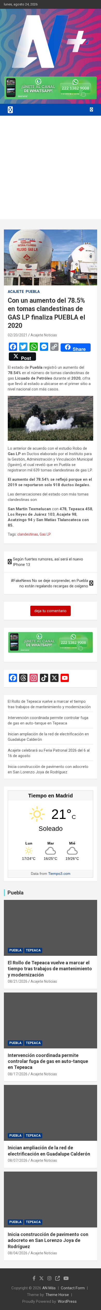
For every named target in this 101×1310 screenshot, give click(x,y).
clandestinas (27, 534)
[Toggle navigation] (10, 110)
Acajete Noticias (44, 335)
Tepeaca (33, 950)
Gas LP (45, 534)
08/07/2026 (17, 1160)
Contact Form (73, 1288)
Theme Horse (57, 1294)
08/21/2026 (17, 981)
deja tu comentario (50, 611)
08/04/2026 (17, 1253)
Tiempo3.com (59, 873)
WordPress (67, 1301)
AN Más (49, 1288)
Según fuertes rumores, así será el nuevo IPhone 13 (48, 562)
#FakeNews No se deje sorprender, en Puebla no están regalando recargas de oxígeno (49, 583)
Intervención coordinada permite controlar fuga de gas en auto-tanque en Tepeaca (48, 1061)
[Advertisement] (50, 168)
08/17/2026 (17, 1074)
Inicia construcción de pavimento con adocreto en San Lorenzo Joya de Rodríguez (48, 1240)
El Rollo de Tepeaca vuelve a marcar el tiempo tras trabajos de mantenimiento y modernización (50, 969)
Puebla (33, 292)
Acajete (16, 292)
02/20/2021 (17, 335)
